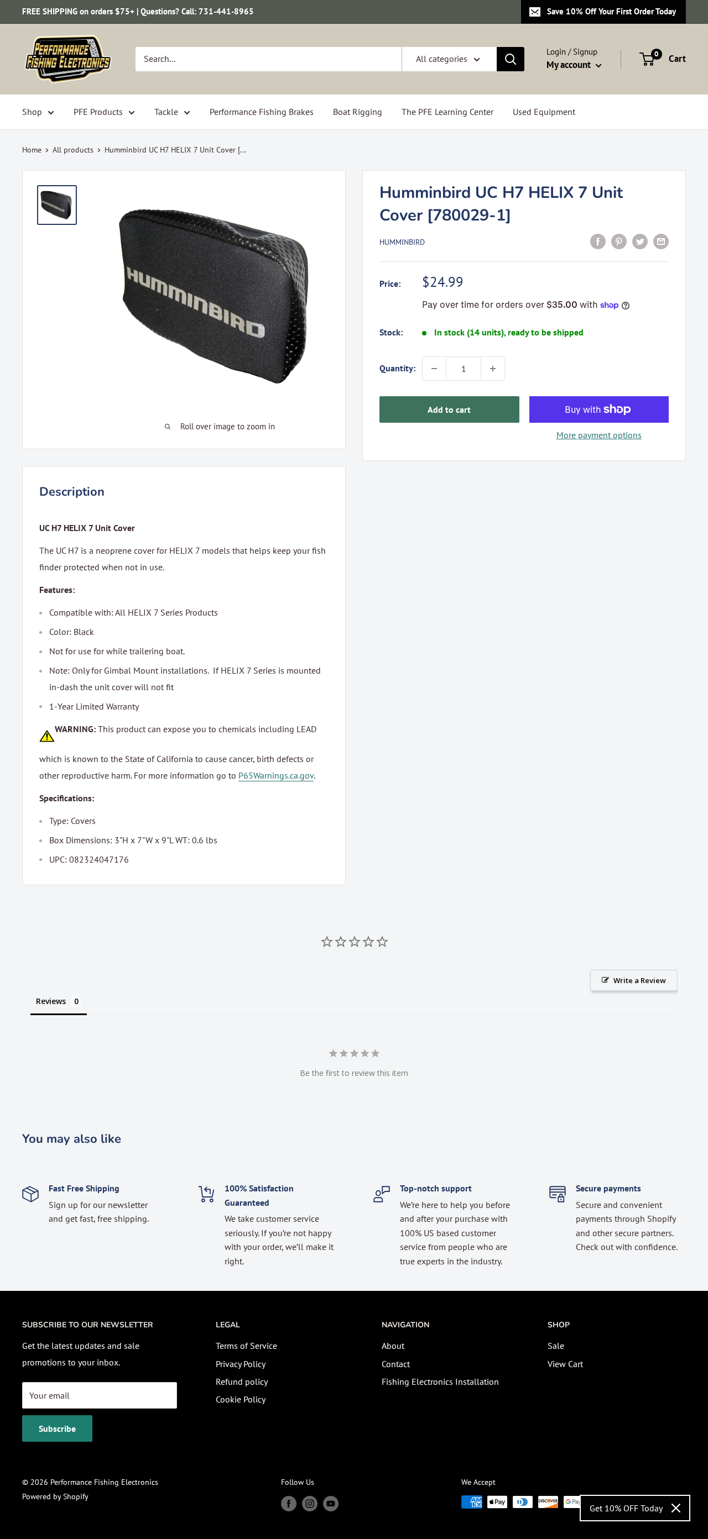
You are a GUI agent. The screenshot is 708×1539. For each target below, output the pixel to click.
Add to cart (449, 409)
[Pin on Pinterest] (619, 241)
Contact (396, 1363)
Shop (32, 111)
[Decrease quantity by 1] (434, 368)
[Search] (510, 59)
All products (73, 150)
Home (31, 150)
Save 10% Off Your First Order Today (611, 11)
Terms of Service (246, 1345)
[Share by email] (661, 241)
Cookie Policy (241, 1399)
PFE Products (98, 111)
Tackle (166, 111)
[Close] (675, 1508)
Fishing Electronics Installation (440, 1381)
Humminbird (402, 242)
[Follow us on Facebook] (288, 1503)
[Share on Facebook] (598, 241)
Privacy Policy (241, 1363)
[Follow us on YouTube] (331, 1503)
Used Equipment (544, 111)
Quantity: (397, 368)
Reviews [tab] (51, 1001)
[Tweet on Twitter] (640, 241)
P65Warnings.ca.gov (276, 775)
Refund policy (242, 1381)
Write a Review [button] (639, 980)
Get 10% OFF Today (626, 1508)
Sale (556, 1345)
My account (569, 65)
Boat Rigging (357, 111)
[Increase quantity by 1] (492, 368)
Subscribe (57, 1428)
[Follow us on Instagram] (309, 1503)
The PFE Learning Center (447, 111)
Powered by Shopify (55, 1496)
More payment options (599, 434)
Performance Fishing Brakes (262, 111)
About (393, 1345)
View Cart (565, 1363)
